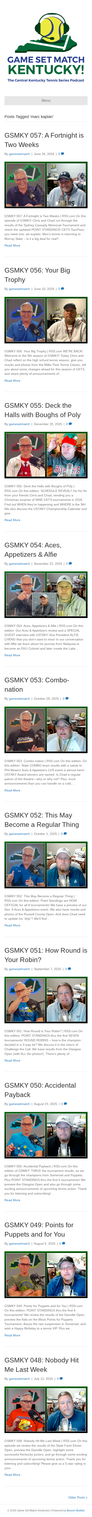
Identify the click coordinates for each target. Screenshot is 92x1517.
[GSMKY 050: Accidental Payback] (46, 1135)
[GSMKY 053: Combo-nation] (46, 729)
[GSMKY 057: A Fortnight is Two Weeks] (46, 184)
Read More (12, 245)
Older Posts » (78, 1497)
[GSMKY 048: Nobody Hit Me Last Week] (46, 1409)
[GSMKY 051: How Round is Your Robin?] (46, 999)
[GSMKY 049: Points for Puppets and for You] (46, 1274)
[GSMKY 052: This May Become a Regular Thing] (46, 865)
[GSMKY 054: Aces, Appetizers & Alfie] (46, 594)
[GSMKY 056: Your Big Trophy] (46, 320)
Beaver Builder (76, 1510)
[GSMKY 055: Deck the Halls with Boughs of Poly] (46, 455)
